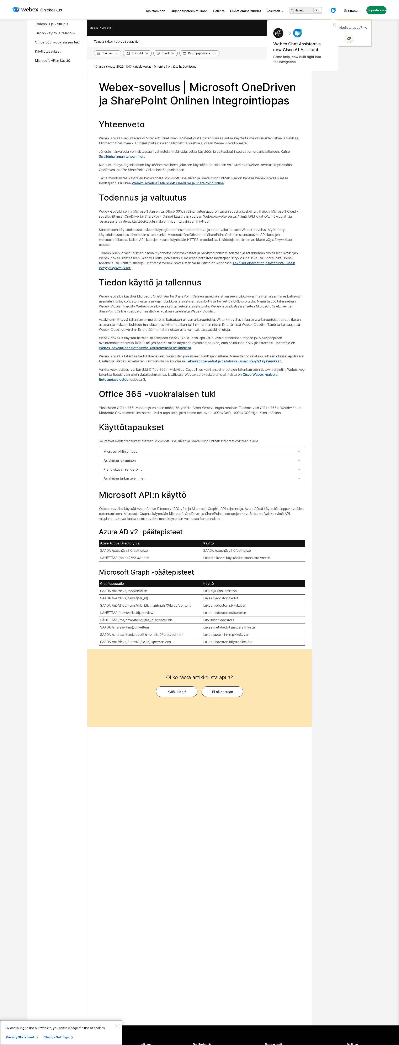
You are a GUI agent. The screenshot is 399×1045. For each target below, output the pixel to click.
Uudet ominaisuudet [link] (245, 11)
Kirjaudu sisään (377, 10)
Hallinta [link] (219, 11)
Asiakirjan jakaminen (119, 460)
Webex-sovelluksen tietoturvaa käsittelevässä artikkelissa (145, 348)
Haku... (299, 10)
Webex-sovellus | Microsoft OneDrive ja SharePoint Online (178, 183)
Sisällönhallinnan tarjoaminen (121, 156)
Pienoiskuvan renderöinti (123, 469)
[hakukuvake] (292, 10)
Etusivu (94, 27)
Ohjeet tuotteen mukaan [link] (189, 11)
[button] (333, 10)
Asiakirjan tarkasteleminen (124, 478)
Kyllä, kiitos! (176, 692)
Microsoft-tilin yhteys (120, 451)
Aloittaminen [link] (155, 11)
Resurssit (273, 11)
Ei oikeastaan (222, 692)
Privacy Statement (20, 1037)
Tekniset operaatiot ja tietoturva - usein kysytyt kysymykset (234, 361)
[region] (61, 1032)
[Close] (117, 1025)
